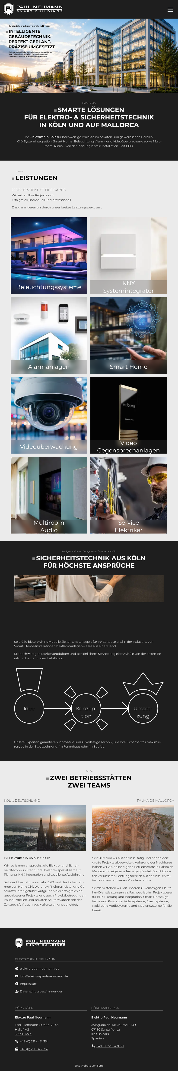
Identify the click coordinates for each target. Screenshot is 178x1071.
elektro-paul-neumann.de (39, 968)
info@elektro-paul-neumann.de (44, 976)
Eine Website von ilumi (89, 1065)
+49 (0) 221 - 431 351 (34, 1041)
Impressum (28, 983)
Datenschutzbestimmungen (41, 991)
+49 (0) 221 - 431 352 (34, 1049)
